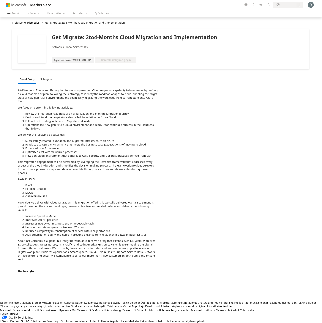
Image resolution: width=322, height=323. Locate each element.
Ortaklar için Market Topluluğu (125, 306)
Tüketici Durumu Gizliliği (15, 321)
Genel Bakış (27, 79)
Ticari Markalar (130, 321)
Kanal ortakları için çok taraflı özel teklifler (207, 306)
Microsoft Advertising (107, 310)
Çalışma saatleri (73, 302)
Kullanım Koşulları (109, 321)
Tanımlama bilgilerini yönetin (188, 321)
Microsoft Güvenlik (38, 310)
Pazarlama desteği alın (282, 302)
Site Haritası (38, 321)
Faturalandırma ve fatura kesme (219, 302)
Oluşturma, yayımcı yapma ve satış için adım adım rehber (35, 306)
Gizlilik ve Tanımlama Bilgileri (79, 321)
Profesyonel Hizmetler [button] (25, 22)
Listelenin (262, 302)
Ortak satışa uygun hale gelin (88, 306)
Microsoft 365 (85, 310)
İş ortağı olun (247, 302)
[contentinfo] (42, 22)
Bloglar (36, 302)
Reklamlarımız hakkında (154, 321)
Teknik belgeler (130, 302)
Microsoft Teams (159, 310)
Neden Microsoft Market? (15, 302)
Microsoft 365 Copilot (135, 310)
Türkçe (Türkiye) (9, 314)
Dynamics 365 (67, 310)
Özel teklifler (148, 302)
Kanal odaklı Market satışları (162, 306)
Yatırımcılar (247, 310)
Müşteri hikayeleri (52, 302)
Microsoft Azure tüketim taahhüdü (178, 302)
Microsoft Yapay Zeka (13, 310)
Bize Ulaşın (53, 321)
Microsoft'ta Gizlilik (227, 310)
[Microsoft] (16, 5)
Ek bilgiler (46, 79)
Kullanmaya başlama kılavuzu (102, 302)
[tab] (28, 79)
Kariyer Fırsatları (180, 310)
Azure (54, 310)
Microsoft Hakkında (203, 310)
